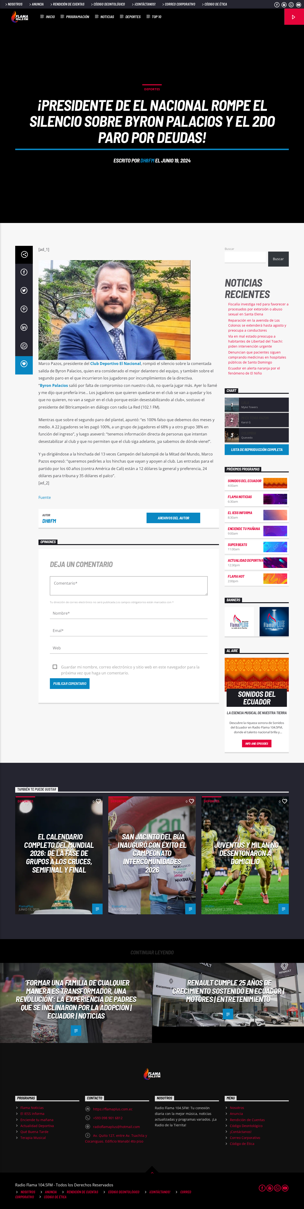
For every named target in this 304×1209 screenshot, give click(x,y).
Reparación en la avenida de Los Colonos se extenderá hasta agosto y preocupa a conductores (257, 325)
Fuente (44, 497)
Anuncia (38, 4)
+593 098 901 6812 (108, 1118)
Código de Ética (215, 4)
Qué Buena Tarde (34, 1131)
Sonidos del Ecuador (244, 480)
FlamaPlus (26, 906)
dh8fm (147, 160)
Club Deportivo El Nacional (115, 363)
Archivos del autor (173, 518)
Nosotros (15, 4)
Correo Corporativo (180, 4)
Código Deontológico (109, 4)
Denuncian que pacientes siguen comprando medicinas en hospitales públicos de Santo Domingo (257, 357)
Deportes (133, 16)
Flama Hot (236, 576)
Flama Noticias (240, 496)
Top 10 (156, 16)
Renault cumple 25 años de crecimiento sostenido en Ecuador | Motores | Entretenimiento (228, 990)
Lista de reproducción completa (256, 449)
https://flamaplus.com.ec (113, 1109)
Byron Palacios (54, 385)
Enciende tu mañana (244, 528)
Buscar (229, 249)
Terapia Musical (33, 1137)
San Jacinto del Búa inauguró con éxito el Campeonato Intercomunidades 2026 (152, 853)
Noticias (107, 16)
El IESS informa (240, 512)
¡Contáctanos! (145, 4)
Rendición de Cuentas (68, 4)
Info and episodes (256, 743)
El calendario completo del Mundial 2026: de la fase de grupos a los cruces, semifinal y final (59, 853)
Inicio (50, 16)
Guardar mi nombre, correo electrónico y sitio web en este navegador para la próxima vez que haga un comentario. (130, 667)
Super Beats (237, 544)
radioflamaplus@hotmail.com (116, 1126)
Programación (77, 16)
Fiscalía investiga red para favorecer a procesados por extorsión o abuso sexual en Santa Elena (258, 309)
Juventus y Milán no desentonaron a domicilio (246, 853)
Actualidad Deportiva (245, 560)
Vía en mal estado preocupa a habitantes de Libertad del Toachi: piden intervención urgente (255, 341)
